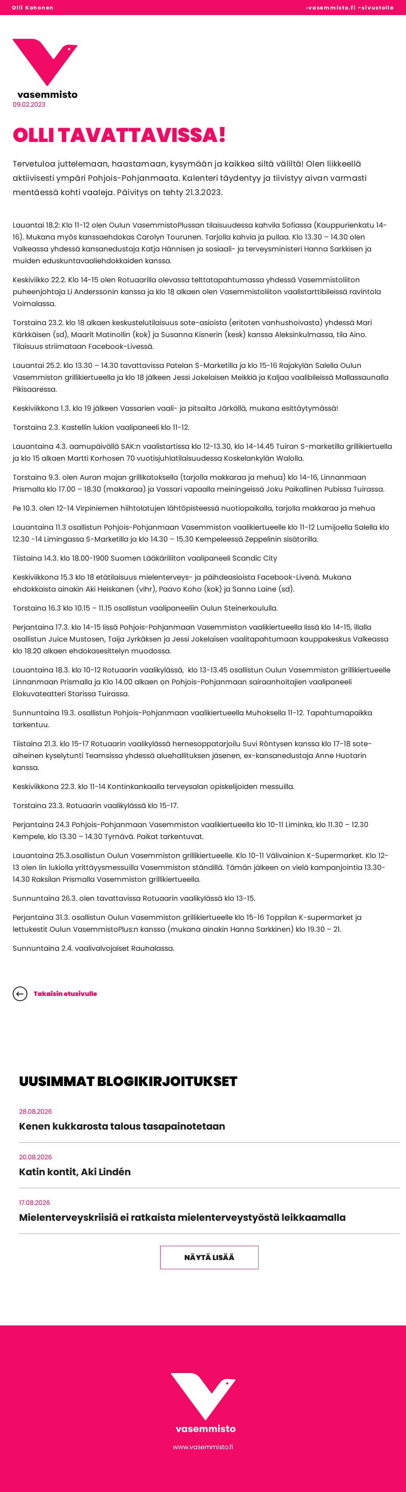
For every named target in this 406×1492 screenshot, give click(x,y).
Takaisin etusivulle (65, 993)
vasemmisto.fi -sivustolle (351, 7)
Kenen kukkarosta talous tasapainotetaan (122, 1126)
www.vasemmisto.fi (203, 1447)
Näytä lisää (209, 1257)
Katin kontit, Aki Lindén (75, 1171)
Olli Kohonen (33, 7)
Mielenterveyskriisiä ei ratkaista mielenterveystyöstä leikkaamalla (182, 1217)
